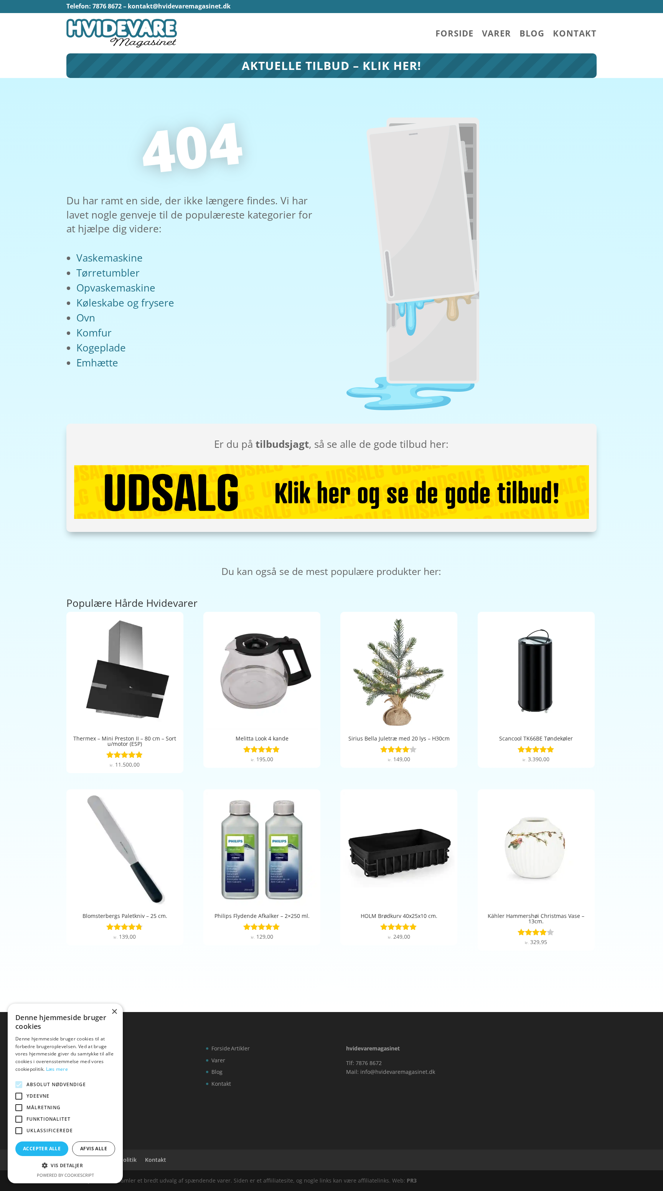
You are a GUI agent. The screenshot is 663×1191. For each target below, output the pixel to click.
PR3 (412, 1180)
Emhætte (97, 362)
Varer (496, 34)
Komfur (94, 333)
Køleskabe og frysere (125, 303)
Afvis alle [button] (93, 1148)
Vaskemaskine (109, 258)
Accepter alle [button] (42, 1148)
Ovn (85, 318)
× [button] (114, 1012)
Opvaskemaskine (115, 288)
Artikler (240, 1048)
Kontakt (575, 34)
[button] (65, 1165)
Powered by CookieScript (65, 1175)
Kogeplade (101, 347)
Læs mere (57, 1069)
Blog (532, 34)
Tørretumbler (108, 273)
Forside (454, 34)
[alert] (65, 1093)
